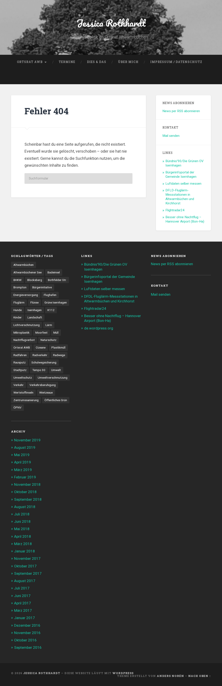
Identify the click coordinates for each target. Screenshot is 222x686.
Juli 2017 (21, 588)
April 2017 (22, 603)
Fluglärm (18, 302)
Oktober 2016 (25, 640)
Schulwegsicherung (43, 362)
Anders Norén (170, 676)
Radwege (59, 355)
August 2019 (24, 447)
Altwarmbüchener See (27, 272)
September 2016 (28, 647)
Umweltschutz (22, 377)
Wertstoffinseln (23, 392)
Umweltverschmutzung (52, 377)
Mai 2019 (21, 455)
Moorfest (41, 332)
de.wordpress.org (98, 328)
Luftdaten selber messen (183, 184)
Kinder (17, 317)
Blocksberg (34, 280)
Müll (56, 332)
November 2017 (27, 558)
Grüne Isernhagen (55, 302)
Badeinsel (53, 272)
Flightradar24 (174, 210)
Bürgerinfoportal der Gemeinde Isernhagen (180, 174)
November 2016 (27, 633)
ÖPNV (17, 407)
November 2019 (27, 440)
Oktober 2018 (25, 492)
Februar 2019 (25, 477)
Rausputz (19, 362)
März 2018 (23, 544)
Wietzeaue (46, 392)
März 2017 (23, 610)
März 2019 (23, 470)
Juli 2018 (21, 514)
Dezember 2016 (27, 625)
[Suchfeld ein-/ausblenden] (203, 76)
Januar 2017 (24, 618)
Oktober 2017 (25, 566)
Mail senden (171, 136)
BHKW (17, 280)
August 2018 (24, 507)
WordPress (123, 673)
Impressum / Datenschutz (176, 62)
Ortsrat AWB (30, 62)
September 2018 (28, 499)
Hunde (17, 310)
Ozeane (41, 347)
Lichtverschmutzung (26, 325)
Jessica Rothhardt (111, 23)
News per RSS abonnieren (181, 111)
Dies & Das (96, 62)
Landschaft (35, 317)
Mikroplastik (21, 332)
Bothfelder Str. (57, 280)
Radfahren (20, 355)
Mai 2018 (21, 529)
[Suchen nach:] (78, 178)
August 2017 (24, 581)
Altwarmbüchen (23, 264)
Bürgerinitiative (42, 287)
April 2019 (22, 462)
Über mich (128, 62)
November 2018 (27, 484)
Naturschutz (48, 340)
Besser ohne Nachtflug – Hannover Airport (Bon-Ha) (184, 219)
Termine (67, 62)
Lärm (49, 325)
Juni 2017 (22, 596)
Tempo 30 (38, 370)
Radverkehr (40, 355)
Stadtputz (19, 370)
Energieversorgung (25, 295)
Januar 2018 (24, 551)
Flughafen (50, 295)
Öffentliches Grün (55, 400)
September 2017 (28, 573)
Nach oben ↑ (199, 676)
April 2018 (22, 536)
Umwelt (56, 370)
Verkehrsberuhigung (42, 385)
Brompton (19, 287)
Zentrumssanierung (26, 400)
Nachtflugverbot (24, 340)
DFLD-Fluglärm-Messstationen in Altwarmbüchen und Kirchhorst (179, 196)
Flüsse (34, 302)
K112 (50, 310)
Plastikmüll (58, 347)
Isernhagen (35, 310)
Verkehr (18, 385)
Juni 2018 (22, 521)
